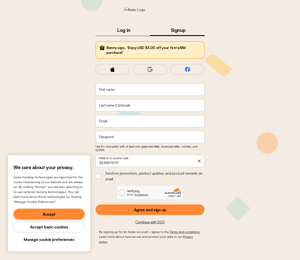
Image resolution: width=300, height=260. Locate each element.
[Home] (150, 9)
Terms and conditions (185, 232)
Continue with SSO (149, 222)
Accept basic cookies (49, 226)
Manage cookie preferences (49, 239)
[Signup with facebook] (187, 69)
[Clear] (199, 161)
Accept (49, 214)
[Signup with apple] (113, 69)
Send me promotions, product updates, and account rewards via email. (153, 176)
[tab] (123, 30)
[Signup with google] (150, 69)
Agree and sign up (150, 209)
